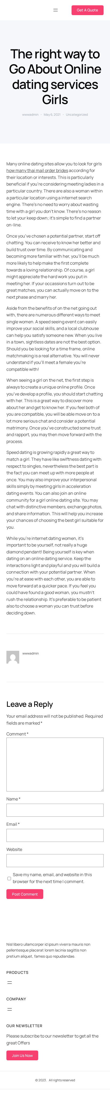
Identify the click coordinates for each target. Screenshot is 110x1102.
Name (13, 799)
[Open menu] (55, 10)
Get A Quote (87, 9)
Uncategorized (77, 114)
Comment (17, 734)
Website (14, 849)
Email (13, 824)
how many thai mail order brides (37, 170)
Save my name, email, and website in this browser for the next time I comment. (52, 878)
